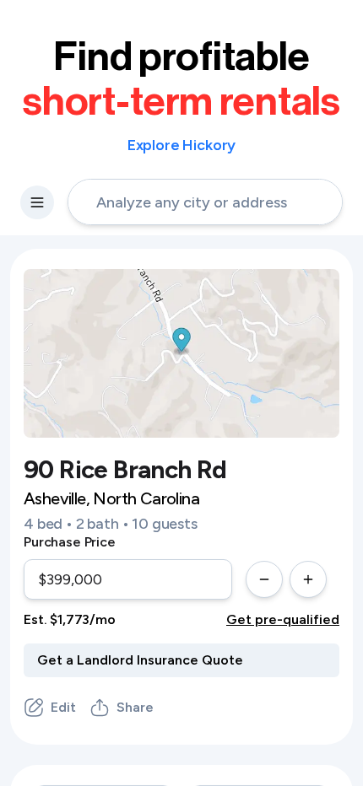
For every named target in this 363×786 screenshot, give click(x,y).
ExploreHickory (181, 145)
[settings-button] (37, 202)
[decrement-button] (264, 579)
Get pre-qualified (282, 619)
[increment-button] (308, 579)
